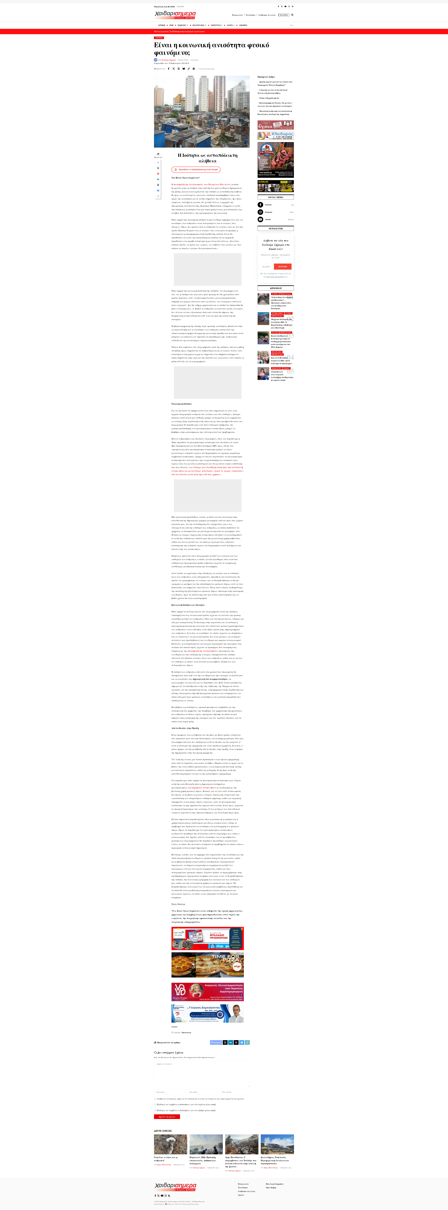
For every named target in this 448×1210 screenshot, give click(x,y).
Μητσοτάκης (186, 1032)
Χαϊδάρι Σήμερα (169, 60)
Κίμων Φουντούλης (164, 1164)
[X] (281, 6)
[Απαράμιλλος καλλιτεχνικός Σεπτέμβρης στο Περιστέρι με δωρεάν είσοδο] (263, 373)
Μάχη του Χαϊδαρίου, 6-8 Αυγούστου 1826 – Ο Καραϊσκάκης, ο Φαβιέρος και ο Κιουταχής (281, 323)
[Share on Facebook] (168, 68)
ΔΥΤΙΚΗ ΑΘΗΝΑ (277, 313)
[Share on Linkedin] (158, 179)
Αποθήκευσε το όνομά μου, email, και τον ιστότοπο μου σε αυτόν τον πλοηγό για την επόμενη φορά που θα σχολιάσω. (201, 1099)
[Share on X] (173, 68)
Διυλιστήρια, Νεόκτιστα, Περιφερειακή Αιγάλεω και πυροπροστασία (275, 1160)
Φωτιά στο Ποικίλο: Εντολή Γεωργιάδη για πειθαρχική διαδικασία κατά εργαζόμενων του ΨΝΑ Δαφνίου (281, 341)
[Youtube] (276, 219)
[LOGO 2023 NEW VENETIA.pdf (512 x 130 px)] (208, 991)
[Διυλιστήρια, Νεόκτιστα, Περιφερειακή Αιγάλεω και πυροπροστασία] (277, 1144)
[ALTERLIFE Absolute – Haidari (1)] (276, 185)
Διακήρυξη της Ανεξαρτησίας (203, 650)
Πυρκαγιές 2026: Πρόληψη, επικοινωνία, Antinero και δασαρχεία (203, 1160)
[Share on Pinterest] (158, 174)
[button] (292, 15)
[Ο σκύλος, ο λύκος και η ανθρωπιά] (170, 1144)
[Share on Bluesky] (183, 68)
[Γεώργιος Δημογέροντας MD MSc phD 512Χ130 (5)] (208, 1013)
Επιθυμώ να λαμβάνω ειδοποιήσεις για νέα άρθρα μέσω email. (186, 1110)
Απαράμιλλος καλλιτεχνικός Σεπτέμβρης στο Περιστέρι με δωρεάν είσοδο (282, 375)
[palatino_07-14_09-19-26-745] (208, 964)
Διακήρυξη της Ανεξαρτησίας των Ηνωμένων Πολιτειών (202, 184)
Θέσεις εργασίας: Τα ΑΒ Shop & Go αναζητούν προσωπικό (179, 31)
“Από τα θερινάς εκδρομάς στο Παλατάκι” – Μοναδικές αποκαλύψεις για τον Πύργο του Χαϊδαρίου (282, 303)
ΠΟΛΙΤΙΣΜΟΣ (276, 352)
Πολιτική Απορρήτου (275, 276)
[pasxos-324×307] (276, 159)
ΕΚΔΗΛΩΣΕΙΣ (276, 368)
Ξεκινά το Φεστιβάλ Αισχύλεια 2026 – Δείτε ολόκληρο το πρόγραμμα (281, 360)
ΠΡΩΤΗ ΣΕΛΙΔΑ (285, 294)
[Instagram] (289, 6)
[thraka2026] (276, 124)
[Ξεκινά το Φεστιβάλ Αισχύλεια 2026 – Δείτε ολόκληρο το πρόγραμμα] (263, 357)
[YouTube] (285, 6)
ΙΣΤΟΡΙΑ (275, 294)
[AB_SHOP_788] (208, 938)
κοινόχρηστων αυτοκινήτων (202, 787)
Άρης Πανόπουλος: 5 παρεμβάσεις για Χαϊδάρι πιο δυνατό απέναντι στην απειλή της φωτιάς (240, 1162)
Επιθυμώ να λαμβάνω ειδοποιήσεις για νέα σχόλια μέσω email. (186, 1104)
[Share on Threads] (178, 68)
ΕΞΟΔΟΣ (287, 368)
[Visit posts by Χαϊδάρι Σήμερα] (155, 59)
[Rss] (292, 6)
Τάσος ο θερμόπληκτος (269, 98)
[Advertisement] (208, 269)
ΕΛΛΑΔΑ (275, 332)
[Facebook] (278, 6)
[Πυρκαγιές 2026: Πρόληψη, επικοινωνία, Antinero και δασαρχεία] (206, 1144)
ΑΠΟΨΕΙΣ (159, 38)
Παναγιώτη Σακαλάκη (190, 1204)
